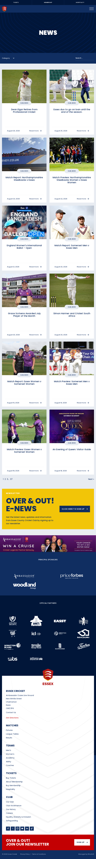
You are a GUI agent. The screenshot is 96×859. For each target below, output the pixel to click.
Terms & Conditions (39, 854)
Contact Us (11, 712)
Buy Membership (13, 785)
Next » (91, 479)
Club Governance (13, 805)
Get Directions (12, 717)
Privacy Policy (25, 854)
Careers (9, 813)
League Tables (12, 734)
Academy (10, 758)
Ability (8, 761)
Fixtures (9, 730)
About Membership (14, 781)
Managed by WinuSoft (86, 854)
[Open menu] (91, 8)
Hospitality (10, 789)
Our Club (10, 802)
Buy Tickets (11, 778)
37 (11, 479)
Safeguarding (12, 820)
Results (9, 737)
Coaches (10, 765)
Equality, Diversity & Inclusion (18, 817)
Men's (8, 750)
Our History (11, 809)
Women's (10, 754)
